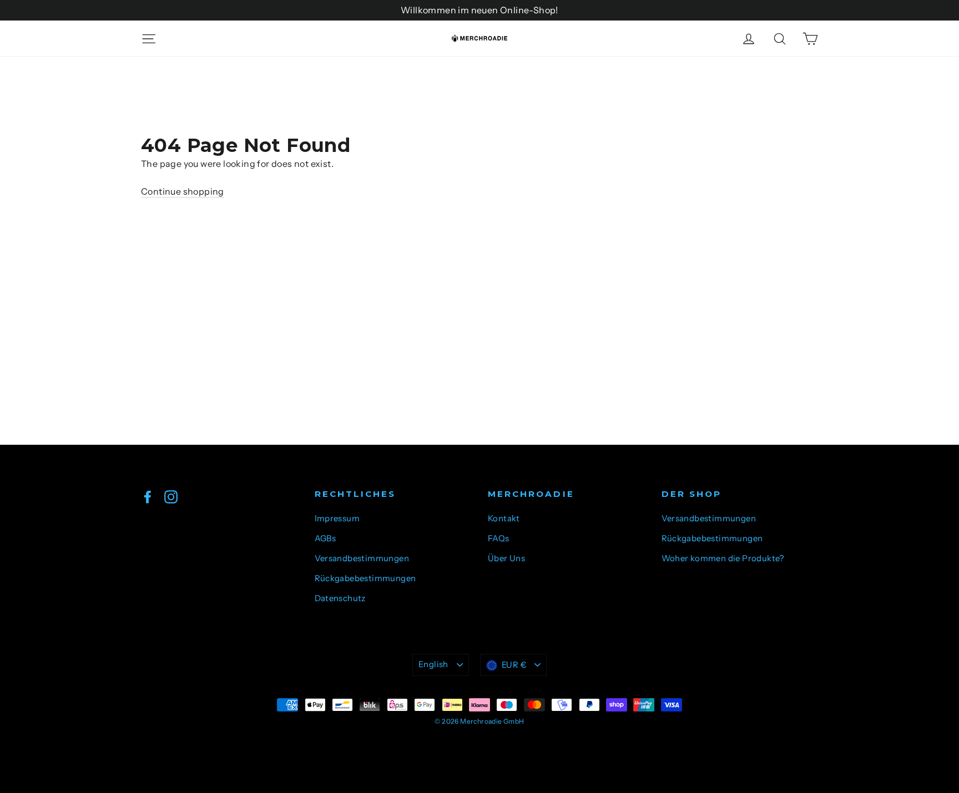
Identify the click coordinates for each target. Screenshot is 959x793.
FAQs (498, 538)
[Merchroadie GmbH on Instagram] (171, 496)
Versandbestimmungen (362, 558)
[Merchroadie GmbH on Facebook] (147, 496)
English (433, 664)
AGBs (325, 538)
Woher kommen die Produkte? (723, 558)
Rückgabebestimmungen (365, 578)
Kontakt (504, 518)
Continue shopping (182, 191)
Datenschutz (340, 598)
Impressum (337, 518)
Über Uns (506, 558)
